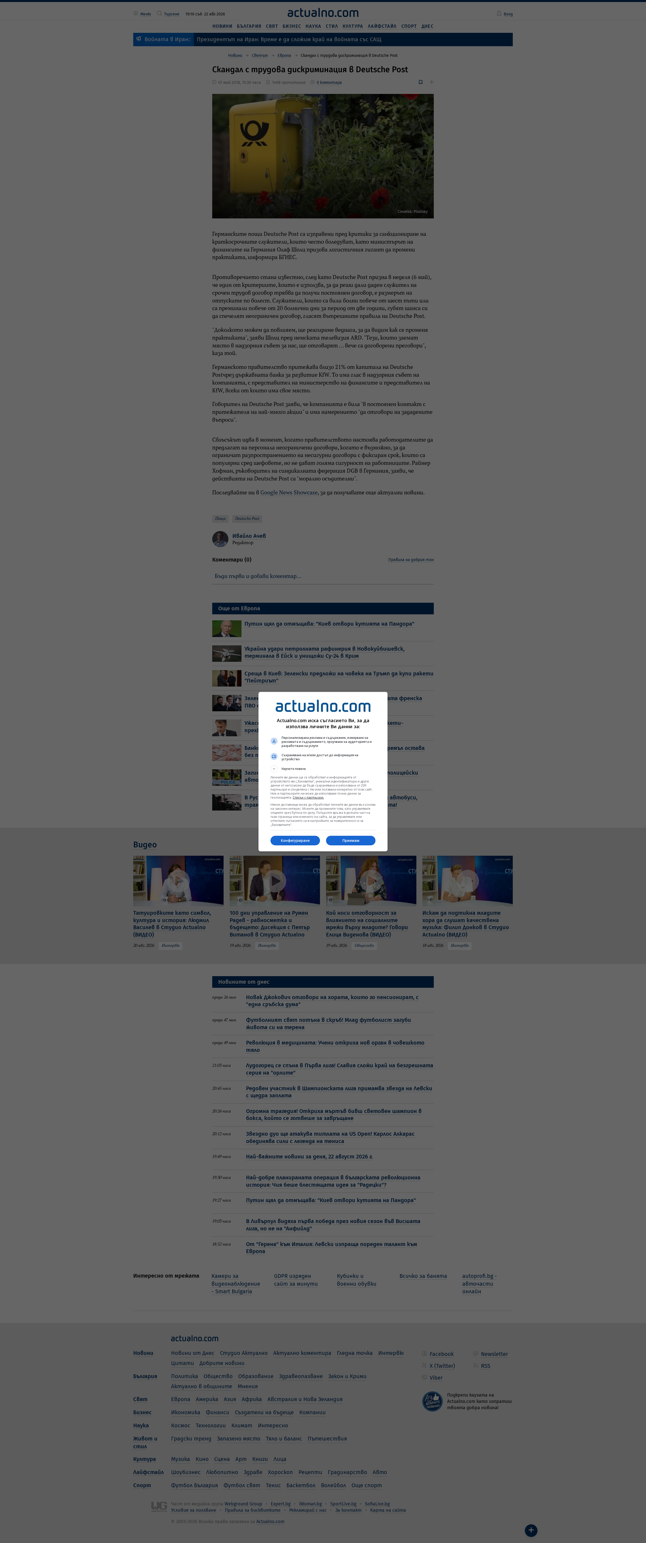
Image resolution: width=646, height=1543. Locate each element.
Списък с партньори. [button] (308, 797)
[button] (323, 768)
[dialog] (323, 771)
